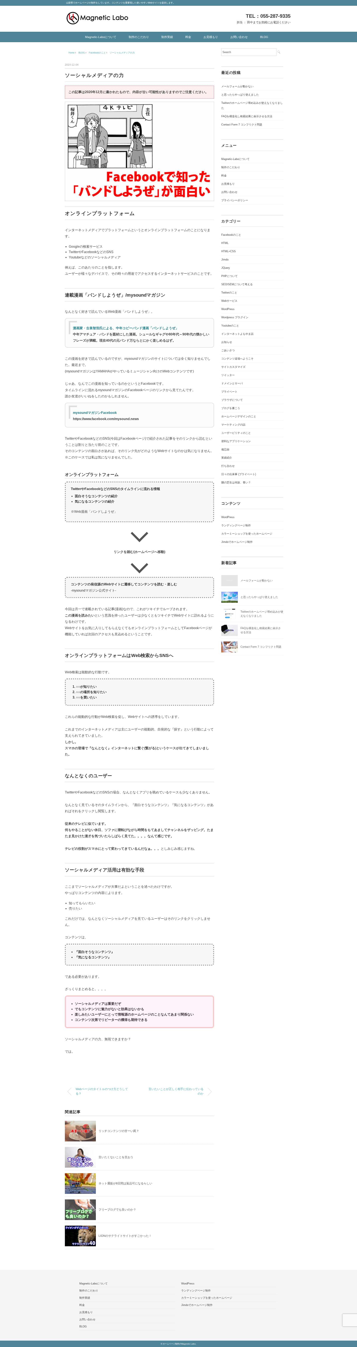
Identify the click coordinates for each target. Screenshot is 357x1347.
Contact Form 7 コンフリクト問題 (241, 124)
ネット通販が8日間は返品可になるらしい (125, 1183)
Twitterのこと (229, 292)
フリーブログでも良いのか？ (117, 1209)
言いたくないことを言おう (116, 1157)
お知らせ (226, 342)
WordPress (227, 309)
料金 (188, 37)
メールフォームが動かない (237, 86)
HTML (224, 243)
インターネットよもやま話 (237, 333)
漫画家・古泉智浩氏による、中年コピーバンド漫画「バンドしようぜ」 (126, 328)
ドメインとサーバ (232, 383)
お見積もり (210, 37)
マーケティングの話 (233, 424)
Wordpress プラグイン (234, 317)
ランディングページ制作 (236, 525)
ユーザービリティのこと (236, 432)
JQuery (225, 267)
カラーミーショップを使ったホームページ (246, 533)
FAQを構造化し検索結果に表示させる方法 (246, 116)
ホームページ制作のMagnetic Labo (179, 1344)
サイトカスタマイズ (233, 366)
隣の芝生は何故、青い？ (236, 482)
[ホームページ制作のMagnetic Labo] (97, 15)
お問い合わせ (239, 37)
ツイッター (228, 375)
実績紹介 (226, 457)
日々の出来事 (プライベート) (238, 474)
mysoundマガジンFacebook (95, 412)
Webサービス (229, 300)
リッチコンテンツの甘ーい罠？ (119, 1131)
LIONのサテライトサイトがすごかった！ (125, 1235)
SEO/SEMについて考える (237, 284)
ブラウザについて (232, 399)
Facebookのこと (231, 234)
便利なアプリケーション (236, 441)
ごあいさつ (228, 350)
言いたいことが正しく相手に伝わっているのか (176, 1091)
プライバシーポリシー (234, 200)
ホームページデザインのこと (238, 416)
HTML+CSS (228, 251)
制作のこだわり (139, 37)
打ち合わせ (228, 466)
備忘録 (225, 449)
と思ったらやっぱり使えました (240, 94)
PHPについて (229, 276)
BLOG (264, 37)
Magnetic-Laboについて (100, 37)
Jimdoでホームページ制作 (237, 541)
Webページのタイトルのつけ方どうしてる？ (102, 1091)
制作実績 (167, 37)
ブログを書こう (230, 408)
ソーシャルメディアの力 (122, 52)
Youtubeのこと (230, 325)
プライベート (229, 391)
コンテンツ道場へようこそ (237, 358)
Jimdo (224, 259)
